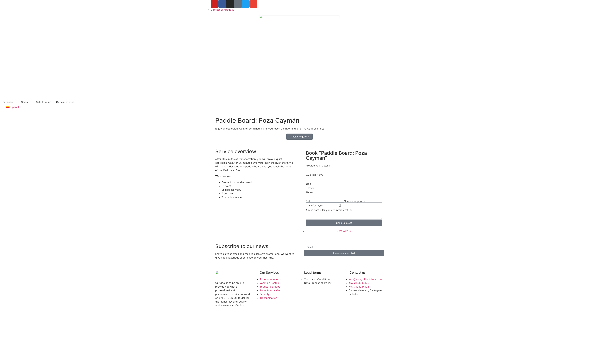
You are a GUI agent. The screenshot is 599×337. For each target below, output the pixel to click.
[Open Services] (14, 102)
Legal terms (313, 272)
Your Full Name (315, 175)
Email (309, 183)
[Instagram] (230, 4)
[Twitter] (246, 4)
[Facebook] (222, 4)
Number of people (354, 201)
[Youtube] (214, 4)
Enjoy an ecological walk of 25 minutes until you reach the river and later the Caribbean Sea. (270, 128)
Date (308, 201)
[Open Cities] (30, 102)
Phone (309, 192)
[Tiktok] (238, 4)
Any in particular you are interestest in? (329, 210)
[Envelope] (253, 4)
